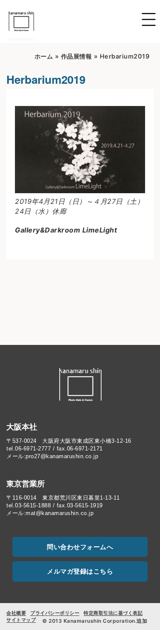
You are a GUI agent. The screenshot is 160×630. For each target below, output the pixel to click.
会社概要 (16, 613)
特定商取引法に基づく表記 (113, 613)
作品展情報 (76, 56)
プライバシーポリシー (54, 613)
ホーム (44, 56)
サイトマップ (21, 620)
